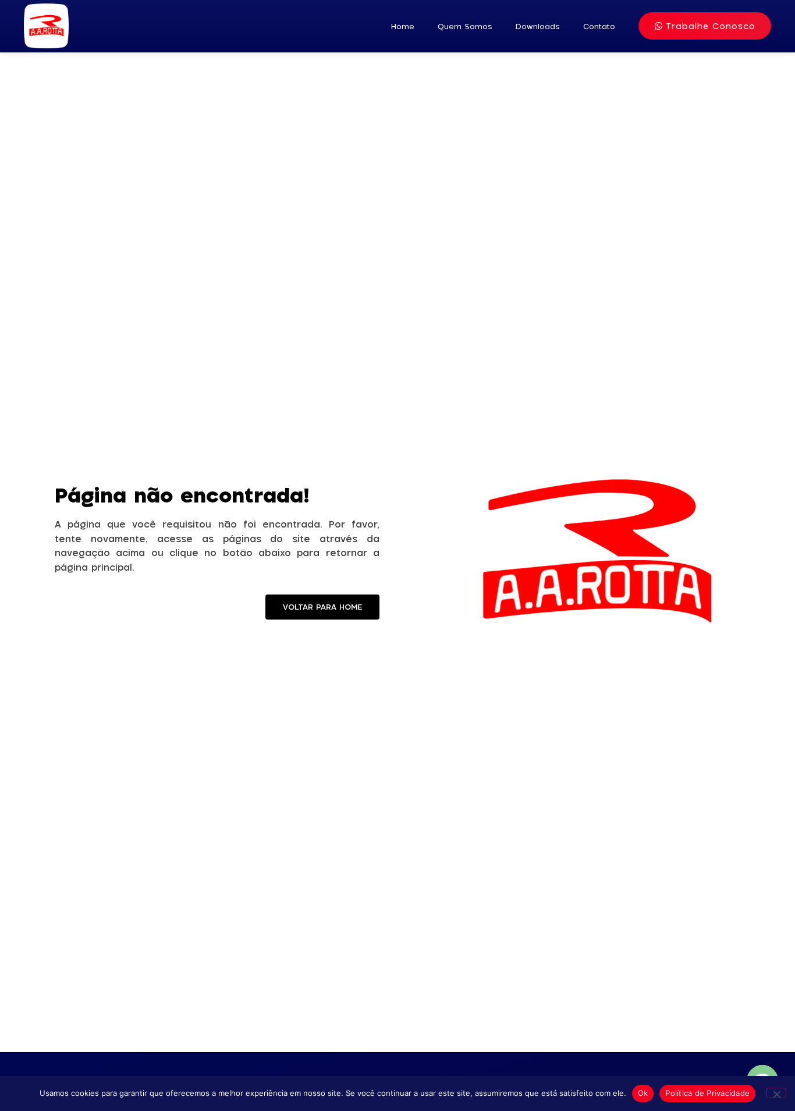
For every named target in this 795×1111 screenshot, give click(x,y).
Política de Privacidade (707, 1093)
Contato (599, 26)
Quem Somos (465, 26)
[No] (776, 1093)
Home (402, 26)
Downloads (538, 26)
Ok (643, 1093)
